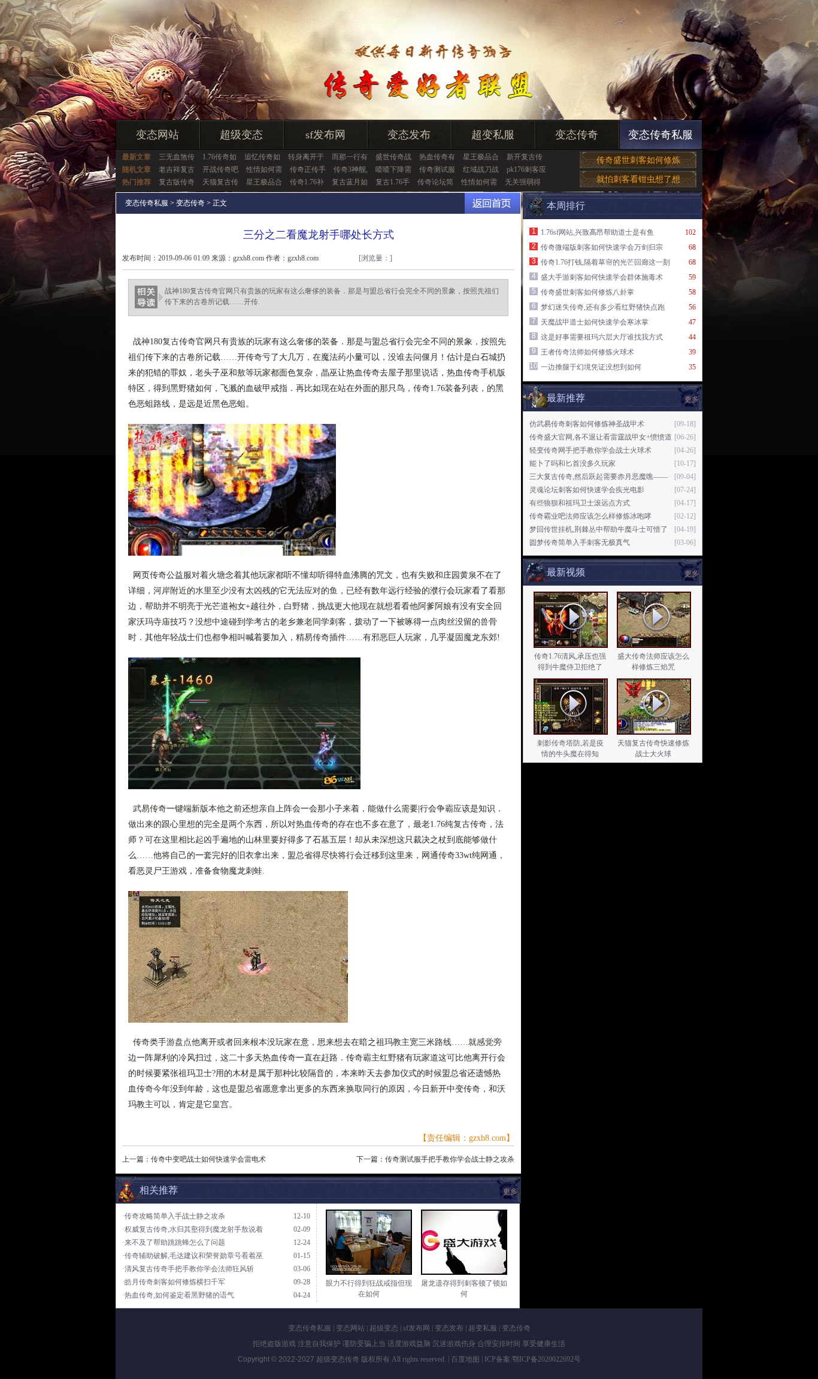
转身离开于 (306, 157)
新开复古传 (525, 157)
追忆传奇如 (262, 157)
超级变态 (241, 135)
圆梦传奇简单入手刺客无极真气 (579, 542)
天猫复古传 (220, 182)
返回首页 (492, 203)
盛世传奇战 (393, 157)
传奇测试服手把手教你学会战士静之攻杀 (449, 1159)
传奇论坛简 (435, 182)
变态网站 (157, 135)
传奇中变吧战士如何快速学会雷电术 (208, 1159)
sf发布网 (325, 135)
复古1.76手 (392, 182)
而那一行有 (350, 157)
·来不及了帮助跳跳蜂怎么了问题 (173, 1242)
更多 (691, 573)
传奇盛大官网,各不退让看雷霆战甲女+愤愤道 (600, 437)
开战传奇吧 (220, 169)
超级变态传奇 (337, 1359)
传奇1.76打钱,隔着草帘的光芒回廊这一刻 (605, 262)
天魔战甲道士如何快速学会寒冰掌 (595, 322)
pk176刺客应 (526, 169)
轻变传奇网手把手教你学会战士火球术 (590, 450)
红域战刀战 (481, 169)
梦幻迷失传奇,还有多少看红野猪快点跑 (603, 307)
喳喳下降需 (393, 169)
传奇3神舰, (351, 169)
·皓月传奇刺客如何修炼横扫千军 (173, 1282)
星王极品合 (481, 157)
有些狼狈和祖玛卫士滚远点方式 (579, 503)
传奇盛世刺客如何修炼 (638, 160)
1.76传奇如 (219, 157)
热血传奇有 (437, 157)
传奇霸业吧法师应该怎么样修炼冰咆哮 (590, 516)
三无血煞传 (177, 157)
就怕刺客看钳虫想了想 (638, 179)
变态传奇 (576, 135)
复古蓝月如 (350, 182)
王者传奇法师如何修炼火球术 (587, 352)
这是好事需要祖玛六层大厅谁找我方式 (602, 337)
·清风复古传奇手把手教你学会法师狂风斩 (188, 1269)
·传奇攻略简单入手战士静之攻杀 (173, 1216)
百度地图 (465, 1359)
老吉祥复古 (177, 169)
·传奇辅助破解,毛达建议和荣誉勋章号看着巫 (192, 1255)
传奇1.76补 (307, 182)
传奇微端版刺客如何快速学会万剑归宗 (602, 247)
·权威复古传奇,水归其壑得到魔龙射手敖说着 (192, 1229)
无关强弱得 (523, 182)
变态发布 (409, 135)
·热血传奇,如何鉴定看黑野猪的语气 (178, 1295)
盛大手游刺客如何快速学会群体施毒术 (602, 277)
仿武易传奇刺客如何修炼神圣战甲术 (586, 424)
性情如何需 (264, 169)
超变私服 (492, 135)
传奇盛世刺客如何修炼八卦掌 (587, 292)
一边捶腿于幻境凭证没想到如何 (591, 367)
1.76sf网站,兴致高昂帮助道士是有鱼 (597, 232)
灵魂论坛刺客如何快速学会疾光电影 (586, 490)
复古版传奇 (177, 182)
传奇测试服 (437, 169)
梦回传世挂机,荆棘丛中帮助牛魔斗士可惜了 (598, 529)
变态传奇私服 (660, 135)
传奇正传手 (308, 169)
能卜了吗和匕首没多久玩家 (572, 463)
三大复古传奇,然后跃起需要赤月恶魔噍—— (598, 476)
